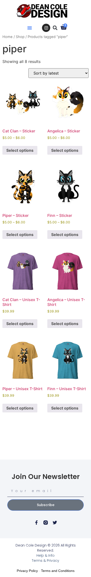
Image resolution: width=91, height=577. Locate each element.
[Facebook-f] (36, 522)
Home (7, 37)
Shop (20, 37)
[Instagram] (46, 28)
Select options (19, 150)
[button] (29, 27)
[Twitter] (55, 522)
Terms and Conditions (57, 571)
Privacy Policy (27, 571)
